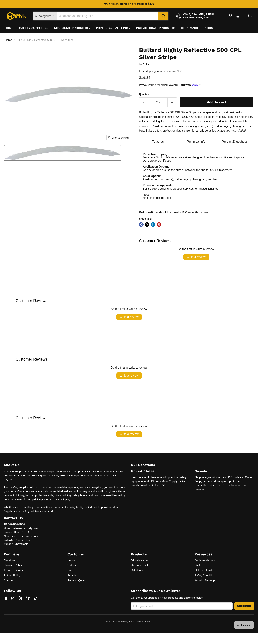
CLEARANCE (190, 28)
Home (8, 39)
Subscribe (244, 606)
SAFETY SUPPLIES (32, 28)
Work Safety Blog (205, 559)
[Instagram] (13, 598)
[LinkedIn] (28, 598)
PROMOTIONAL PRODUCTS (155, 28)
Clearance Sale (140, 564)
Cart (70, 570)
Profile (71, 559)
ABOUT (210, 28)
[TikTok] (35, 598)
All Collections (139, 559)
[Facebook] (6, 598)
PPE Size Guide (204, 570)
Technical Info (196, 141)
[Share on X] (147, 224)
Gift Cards (137, 570)
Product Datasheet (234, 141)
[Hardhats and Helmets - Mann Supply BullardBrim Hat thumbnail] (62, 152)
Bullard (147, 64)
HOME (9, 28)
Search (71, 575)
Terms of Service (14, 570)
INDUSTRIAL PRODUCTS (71, 28)
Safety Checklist (204, 575)
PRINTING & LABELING (112, 28)
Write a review (196, 257)
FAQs (198, 564)
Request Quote (76, 580)
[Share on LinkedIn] (153, 224)
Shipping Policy (13, 564)
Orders (71, 564)
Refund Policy (12, 575)
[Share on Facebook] (141, 224)
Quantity (144, 94)
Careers (8, 580)
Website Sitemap (205, 580)
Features (158, 141)
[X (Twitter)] (21, 598)
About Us (9, 559)
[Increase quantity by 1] (172, 102)
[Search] (163, 16)
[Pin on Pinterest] (159, 224)
